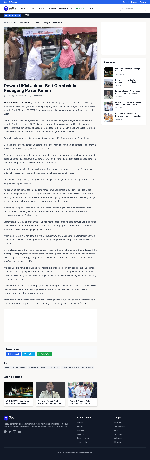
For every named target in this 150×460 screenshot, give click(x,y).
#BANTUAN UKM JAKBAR (15, 367)
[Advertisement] (50, 325)
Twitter (30, 354)
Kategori (134, 2)
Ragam (93, 8)
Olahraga (117, 438)
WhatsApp (46, 354)
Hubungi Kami (83, 442)
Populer (80, 430)
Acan (8, 96)
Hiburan (117, 442)
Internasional (119, 426)
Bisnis (115, 430)
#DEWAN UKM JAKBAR (38, 367)
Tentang (143, 2)
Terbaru (23, 8)
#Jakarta (54, 367)
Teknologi (52, 8)
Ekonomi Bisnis (38, 8)
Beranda (126, 2)
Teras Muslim (81, 8)
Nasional (117, 422)
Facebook (14, 354)
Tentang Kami (83, 438)
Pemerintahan (65, 8)
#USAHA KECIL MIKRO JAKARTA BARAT (77, 367)
